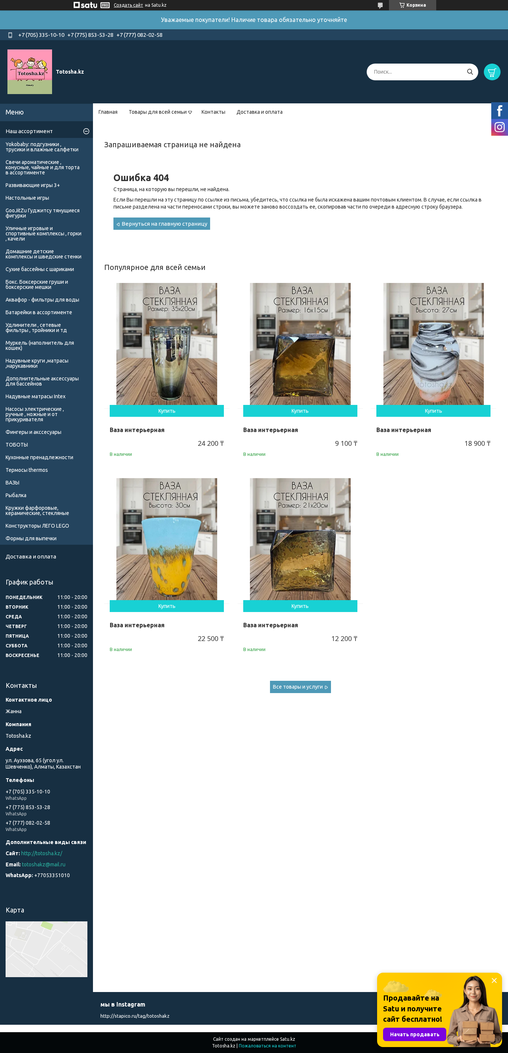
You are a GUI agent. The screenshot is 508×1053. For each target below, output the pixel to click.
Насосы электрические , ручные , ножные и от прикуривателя (35, 414)
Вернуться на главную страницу (164, 223)
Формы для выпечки (31, 538)
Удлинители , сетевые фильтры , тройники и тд (36, 327)
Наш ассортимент (29, 131)
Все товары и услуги (298, 687)
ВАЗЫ (12, 483)
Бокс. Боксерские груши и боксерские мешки (37, 284)
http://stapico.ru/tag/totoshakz (135, 1015)
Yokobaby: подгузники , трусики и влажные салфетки (42, 146)
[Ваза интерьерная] (166, 345)
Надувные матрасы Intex (35, 396)
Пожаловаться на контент (267, 1045)
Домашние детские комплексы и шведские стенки (43, 254)
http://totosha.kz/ (41, 853)
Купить (167, 411)
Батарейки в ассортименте (39, 312)
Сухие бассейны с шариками (40, 269)
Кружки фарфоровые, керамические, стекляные (37, 510)
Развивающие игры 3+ (33, 185)
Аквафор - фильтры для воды (42, 300)
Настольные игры (27, 198)
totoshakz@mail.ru (43, 864)
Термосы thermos (27, 470)
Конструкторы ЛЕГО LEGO (37, 526)
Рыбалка (16, 495)
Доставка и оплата (260, 112)
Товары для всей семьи (158, 112)
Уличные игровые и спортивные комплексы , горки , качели (43, 233)
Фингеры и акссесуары (33, 432)
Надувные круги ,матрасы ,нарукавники (37, 363)
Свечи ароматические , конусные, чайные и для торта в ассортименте (43, 167)
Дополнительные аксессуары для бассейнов (42, 381)
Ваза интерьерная (137, 429)
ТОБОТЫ (17, 445)
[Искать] (470, 72)
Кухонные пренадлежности (39, 457)
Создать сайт (128, 5)
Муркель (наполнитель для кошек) (40, 345)
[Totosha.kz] (29, 71)
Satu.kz (287, 1039)
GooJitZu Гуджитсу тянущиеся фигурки (43, 213)
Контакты (213, 112)
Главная (108, 112)
